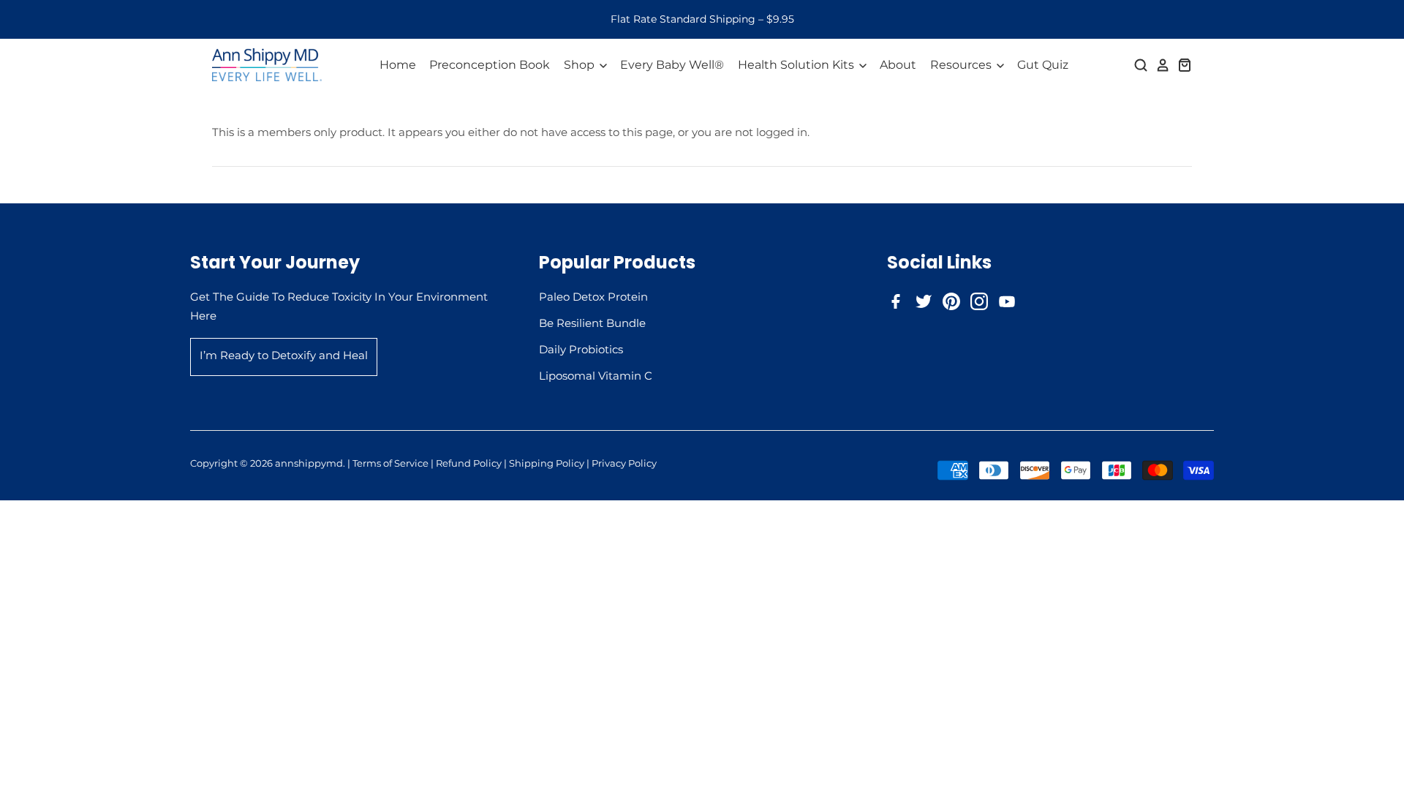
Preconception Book (489, 65)
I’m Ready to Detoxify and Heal (284, 355)
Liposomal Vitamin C (595, 376)
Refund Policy (469, 463)
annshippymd (309, 463)
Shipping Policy (546, 463)
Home (398, 65)
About (898, 65)
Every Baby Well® (672, 65)
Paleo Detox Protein (593, 297)
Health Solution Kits (797, 65)
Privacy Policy (624, 463)
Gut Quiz (1042, 65)
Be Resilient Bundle (592, 323)
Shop (580, 65)
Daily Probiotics (581, 349)
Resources (962, 65)
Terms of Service (390, 463)
